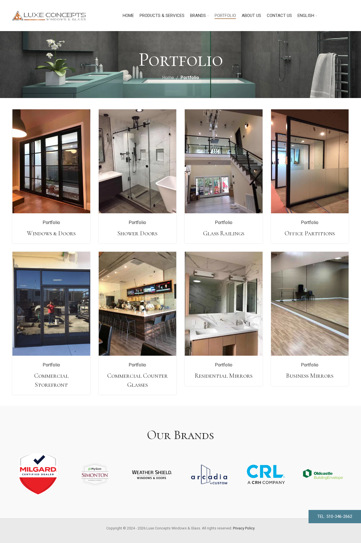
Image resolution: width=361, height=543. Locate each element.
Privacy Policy (244, 528)
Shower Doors (137, 233)
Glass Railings (223, 233)
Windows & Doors (51, 233)
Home (168, 77)
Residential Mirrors (223, 375)
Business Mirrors (309, 375)
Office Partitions (310, 233)
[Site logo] (49, 15)
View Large (83, 115)
